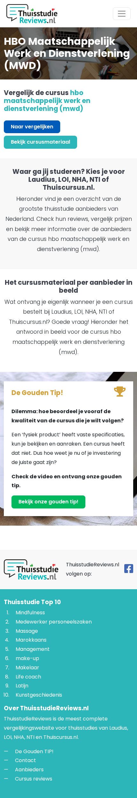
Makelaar (27, 667)
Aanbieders (29, 769)
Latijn (22, 685)
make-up (27, 658)
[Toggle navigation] (122, 13)
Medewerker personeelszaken (54, 621)
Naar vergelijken (32, 126)
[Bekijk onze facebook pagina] (128, 570)
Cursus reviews (33, 778)
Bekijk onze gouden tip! (48, 501)
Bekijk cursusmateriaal (40, 142)
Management (33, 649)
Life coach (28, 676)
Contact (25, 760)
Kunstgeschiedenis (39, 695)
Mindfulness (30, 612)
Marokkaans (31, 640)
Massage (27, 630)
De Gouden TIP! (34, 751)
